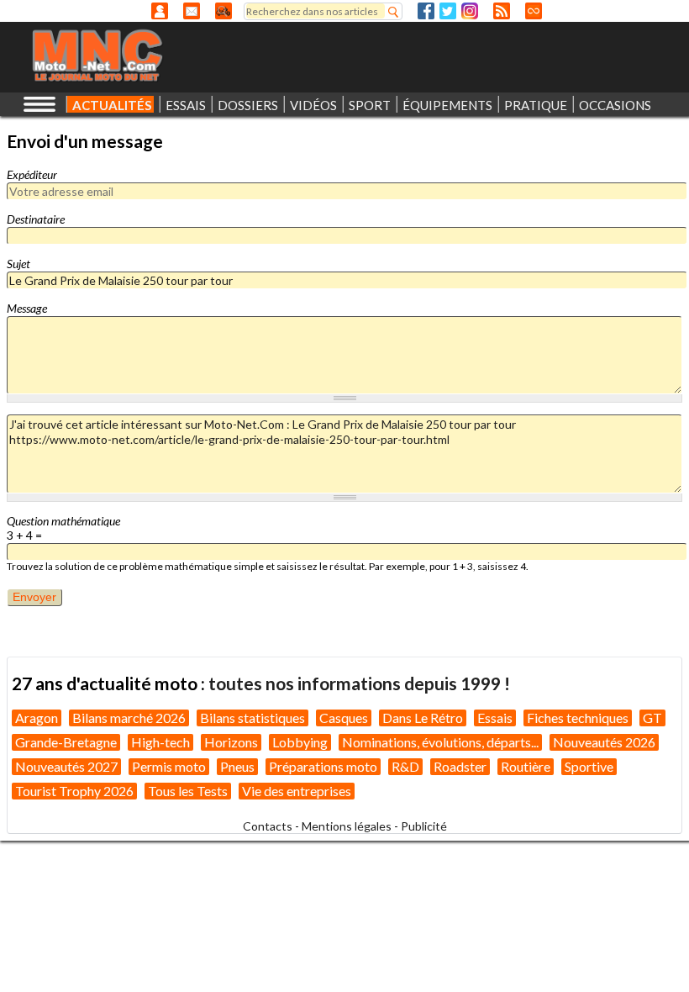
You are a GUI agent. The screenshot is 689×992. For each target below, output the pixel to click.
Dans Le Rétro (422, 718)
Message (27, 308)
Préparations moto (323, 766)
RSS (501, 11)
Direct (533, 11)
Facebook (426, 11)
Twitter (447, 11)
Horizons (231, 742)
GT (652, 718)
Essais (495, 718)
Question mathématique (63, 521)
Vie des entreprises (296, 791)
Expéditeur (32, 174)
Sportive (589, 766)
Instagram (469, 11)
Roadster (460, 766)
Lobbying (300, 742)
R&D (405, 766)
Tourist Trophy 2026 (74, 791)
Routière (525, 766)
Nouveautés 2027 (66, 766)
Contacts (267, 826)
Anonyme (159, 11)
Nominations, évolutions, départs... (440, 742)
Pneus (237, 766)
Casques (343, 718)
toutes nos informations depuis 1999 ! (359, 683)
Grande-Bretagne (66, 742)
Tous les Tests (188, 791)
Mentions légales (347, 826)
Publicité (424, 826)
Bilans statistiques (252, 718)
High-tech (160, 742)
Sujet (18, 263)
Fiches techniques (578, 718)
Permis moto (169, 766)
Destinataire (36, 219)
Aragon (36, 718)
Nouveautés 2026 (604, 742)
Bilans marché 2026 (129, 718)
